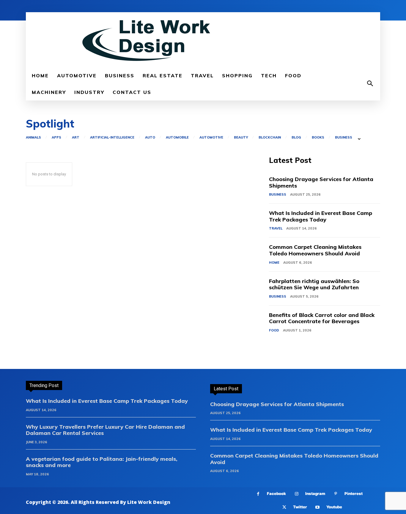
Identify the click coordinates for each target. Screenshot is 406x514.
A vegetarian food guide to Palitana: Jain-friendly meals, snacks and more (101, 462)
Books (318, 137)
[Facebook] (258, 494)
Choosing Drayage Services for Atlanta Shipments (321, 182)
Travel (275, 228)
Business (343, 137)
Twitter (300, 506)
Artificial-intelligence (112, 137)
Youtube (334, 506)
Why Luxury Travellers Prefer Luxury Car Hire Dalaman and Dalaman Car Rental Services (105, 430)
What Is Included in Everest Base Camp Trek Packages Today (320, 216)
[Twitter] (284, 507)
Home (274, 262)
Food (274, 330)
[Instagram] (296, 494)
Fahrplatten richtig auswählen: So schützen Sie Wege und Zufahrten (314, 284)
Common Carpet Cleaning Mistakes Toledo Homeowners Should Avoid (315, 250)
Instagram (315, 493)
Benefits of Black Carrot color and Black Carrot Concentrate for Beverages (321, 318)
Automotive (211, 137)
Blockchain (270, 137)
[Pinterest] (336, 494)
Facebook (276, 493)
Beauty (241, 137)
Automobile (177, 137)
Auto (150, 137)
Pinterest (353, 493)
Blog (296, 137)
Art (75, 137)
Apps (56, 137)
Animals (33, 137)
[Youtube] (317, 507)
